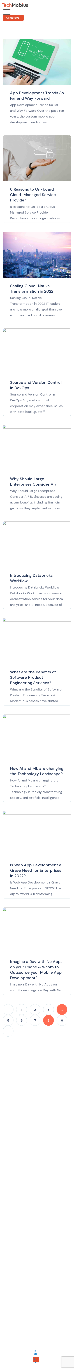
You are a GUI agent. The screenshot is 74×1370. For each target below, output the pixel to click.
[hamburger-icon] (7, 12)
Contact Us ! (13, 17)
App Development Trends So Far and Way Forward (37, 95)
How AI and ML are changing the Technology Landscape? (36, 771)
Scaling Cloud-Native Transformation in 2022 (31, 288)
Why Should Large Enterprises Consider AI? (33, 481)
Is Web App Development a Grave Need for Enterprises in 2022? (35, 870)
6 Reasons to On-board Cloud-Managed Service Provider (33, 195)
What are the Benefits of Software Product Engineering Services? (33, 677)
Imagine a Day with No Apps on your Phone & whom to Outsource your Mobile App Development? (36, 969)
